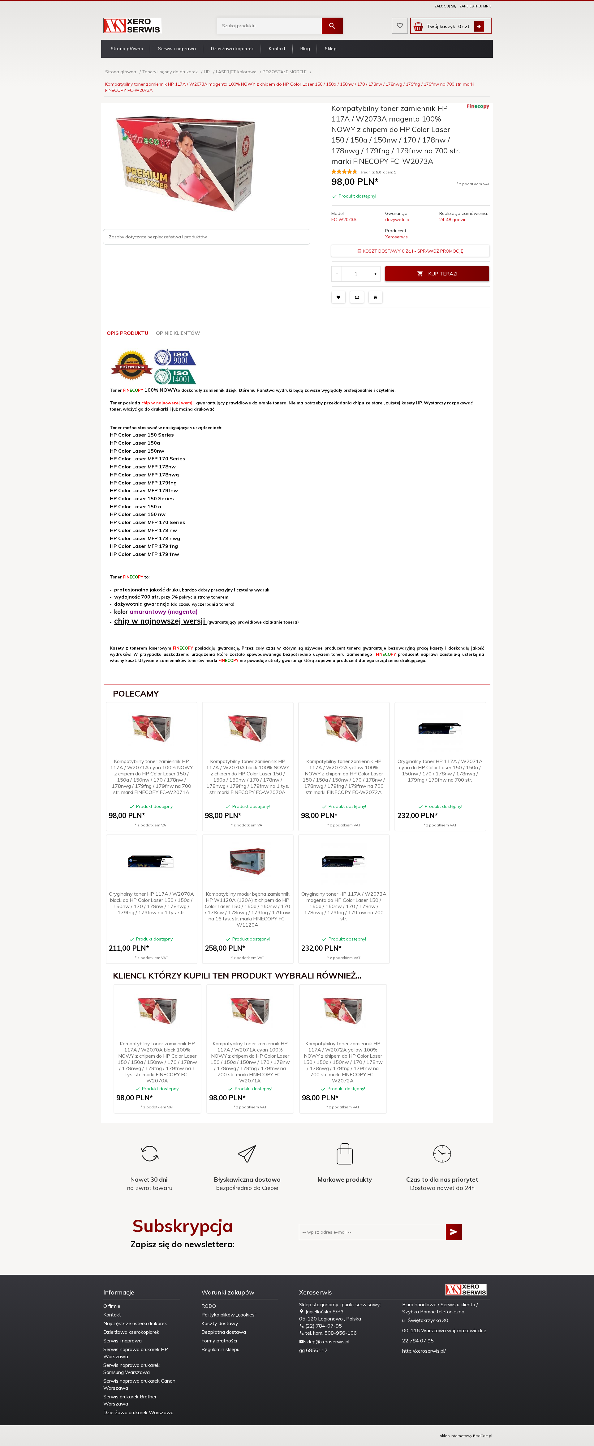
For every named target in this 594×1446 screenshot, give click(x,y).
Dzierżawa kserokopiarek (131, 1332)
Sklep (331, 48)
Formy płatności (219, 1340)
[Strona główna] (132, 25)
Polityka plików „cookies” (228, 1315)
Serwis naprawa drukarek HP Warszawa (135, 1352)
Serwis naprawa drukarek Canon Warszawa (139, 1384)
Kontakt (277, 48)
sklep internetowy (456, 1435)
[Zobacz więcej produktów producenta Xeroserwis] (478, 106)
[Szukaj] (332, 26)
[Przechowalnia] (400, 26)
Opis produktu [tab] (127, 333)
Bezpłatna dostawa (223, 1332)
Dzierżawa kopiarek (232, 48)
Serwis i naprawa (177, 48)
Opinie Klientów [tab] (178, 333)
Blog (305, 48)
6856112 (317, 1350)
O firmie (111, 1306)
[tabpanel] (297, 512)
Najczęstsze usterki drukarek (135, 1323)
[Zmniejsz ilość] (337, 274)
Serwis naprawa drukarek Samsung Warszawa (131, 1368)
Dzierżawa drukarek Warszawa (138, 1412)
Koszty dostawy (219, 1323)
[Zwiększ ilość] (375, 274)
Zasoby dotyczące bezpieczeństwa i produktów (158, 237)
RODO (208, 1306)
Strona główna (127, 48)
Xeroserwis (396, 237)
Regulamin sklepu (220, 1349)
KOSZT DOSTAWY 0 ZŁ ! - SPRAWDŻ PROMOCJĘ (412, 251)
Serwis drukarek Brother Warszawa (130, 1400)
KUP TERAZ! (442, 274)
